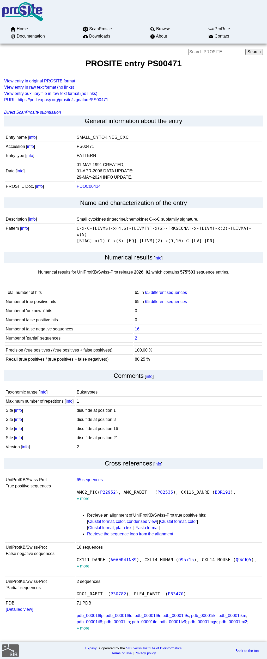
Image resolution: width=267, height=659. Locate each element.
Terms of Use (121, 653)
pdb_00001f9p (90, 615)
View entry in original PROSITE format (39, 81)
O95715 (186, 559)
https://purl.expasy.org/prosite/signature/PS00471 (63, 100)
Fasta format (147, 527)
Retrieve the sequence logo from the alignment (130, 534)
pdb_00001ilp (117, 622)
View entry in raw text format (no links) (39, 87)
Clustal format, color (178, 521)
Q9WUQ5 (243, 559)
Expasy (91, 648)
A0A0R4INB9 (124, 559)
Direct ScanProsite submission (32, 112)
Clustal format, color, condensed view (122, 521)
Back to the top (247, 651)
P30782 (118, 593)
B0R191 (222, 492)
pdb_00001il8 (89, 622)
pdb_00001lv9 (173, 622)
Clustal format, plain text (110, 527)
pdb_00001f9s (175, 615)
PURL (10, 100)
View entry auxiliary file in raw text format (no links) (50, 93)
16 (137, 329)
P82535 (165, 492)
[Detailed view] (19, 609)
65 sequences (90, 479)
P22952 (108, 492)
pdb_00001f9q (119, 615)
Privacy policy (145, 653)
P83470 (176, 593)
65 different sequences (166, 292)
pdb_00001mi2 (233, 622)
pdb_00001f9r (147, 615)
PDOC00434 (89, 186)
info (32, 137)
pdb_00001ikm (232, 615)
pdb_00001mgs (202, 622)
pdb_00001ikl (203, 615)
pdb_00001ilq (144, 622)
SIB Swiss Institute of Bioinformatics (154, 648)
